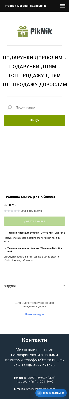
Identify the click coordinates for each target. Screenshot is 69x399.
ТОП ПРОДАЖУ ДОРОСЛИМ (34, 84)
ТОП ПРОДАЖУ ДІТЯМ (34, 75)
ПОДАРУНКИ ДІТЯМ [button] (33, 66)
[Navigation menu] (62, 6)
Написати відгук (34, 314)
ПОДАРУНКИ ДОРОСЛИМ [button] (33, 57)
